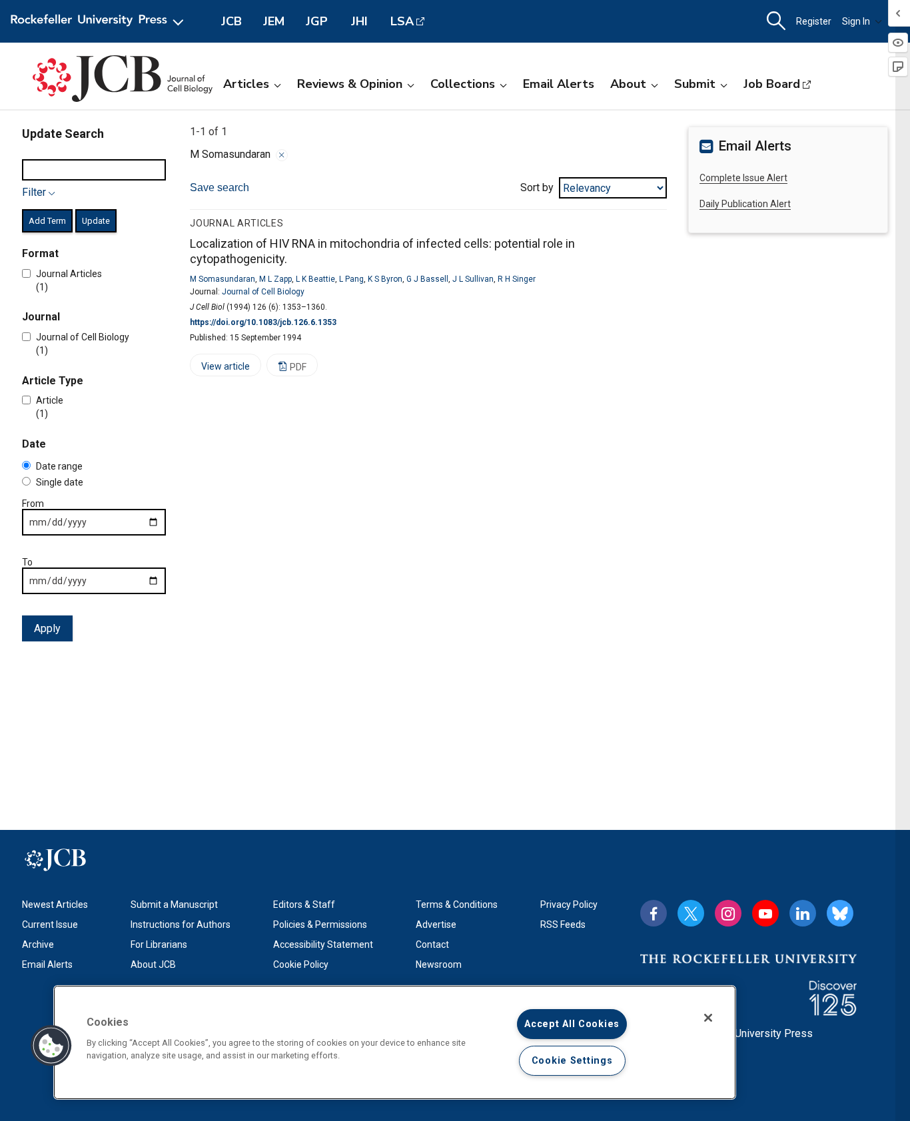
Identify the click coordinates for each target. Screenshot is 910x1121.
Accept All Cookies (572, 1024)
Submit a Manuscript (174, 904)
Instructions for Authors (180, 924)
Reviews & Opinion (349, 84)
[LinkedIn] (802, 913)
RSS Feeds (563, 924)
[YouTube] (765, 913)
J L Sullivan (473, 279)
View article (220, 368)
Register (813, 21)
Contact (432, 944)
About (628, 84)
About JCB (153, 964)
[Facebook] (653, 913)
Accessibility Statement (323, 944)
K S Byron (385, 279)
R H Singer (517, 279)
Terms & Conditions (457, 904)
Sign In (856, 21)
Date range (59, 466)
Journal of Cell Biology (263, 291)
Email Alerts (558, 84)
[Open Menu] (100, 21)
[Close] (282, 155)
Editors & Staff (304, 904)
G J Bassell (427, 279)
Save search (219, 187)
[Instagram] (728, 913)
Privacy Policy (569, 904)
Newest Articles (55, 904)
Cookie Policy (300, 964)
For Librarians (159, 944)
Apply (47, 628)
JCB (231, 21)
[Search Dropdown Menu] (776, 21)
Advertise (436, 924)
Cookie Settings (572, 1060)
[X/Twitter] (691, 913)
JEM (273, 21)
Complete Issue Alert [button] (743, 178)
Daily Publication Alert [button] (745, 203)
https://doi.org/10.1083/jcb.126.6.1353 (263, 322)
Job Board (771, 84)
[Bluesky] (840, 913)
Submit (694, 84)
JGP (317, 21)
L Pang (351, 279)
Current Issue (50, 924)
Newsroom (439, 964)
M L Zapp (275, 279)
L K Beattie (315, 279)
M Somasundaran (222, 279)
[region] (394, 1042)
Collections (462, 84)
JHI (359, 21)
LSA (402, 21)
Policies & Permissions (320, 924)
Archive (38, 944)
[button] (51, 1045)
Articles (246, 84)
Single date (59, 482)
